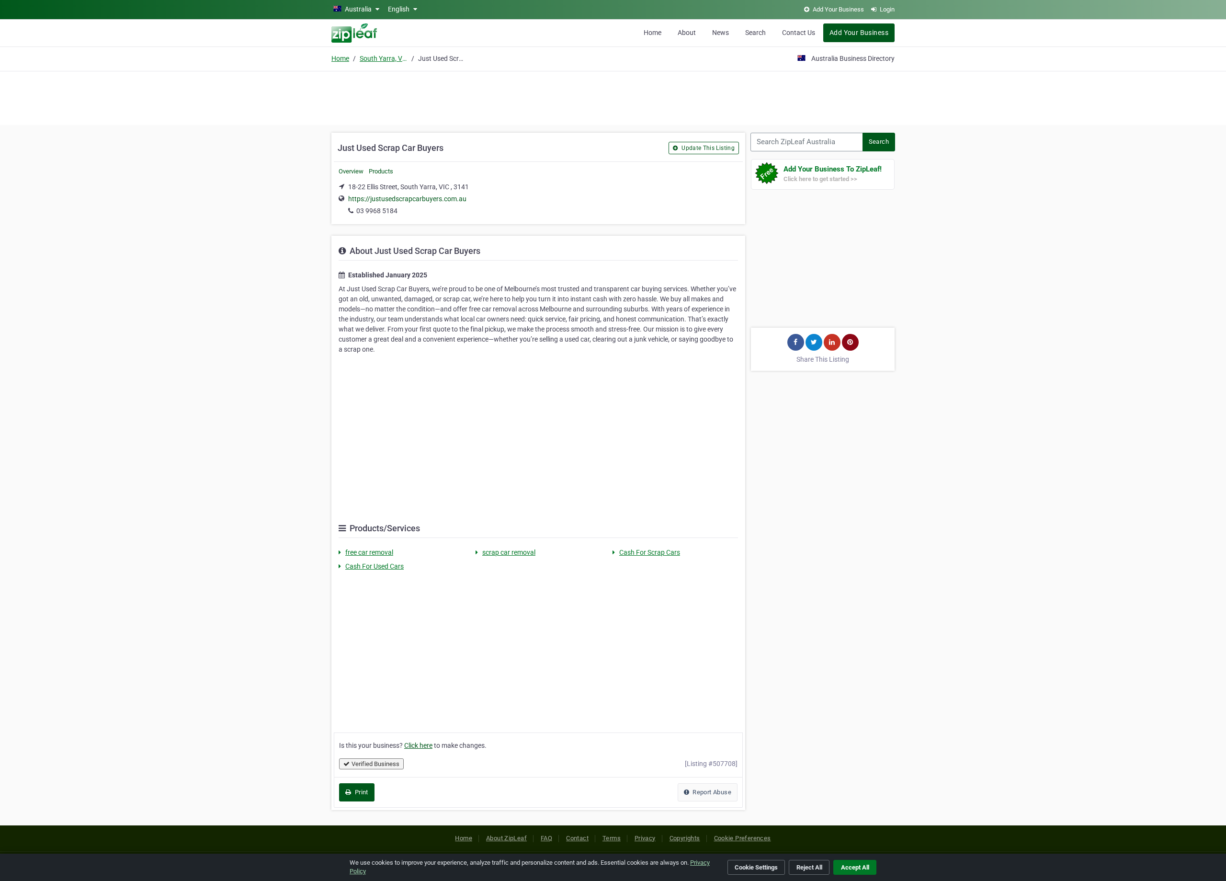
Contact (577, 838)
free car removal (369, 552)
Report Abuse (711, 792)
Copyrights (685, 838)
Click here (418, 745)
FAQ (546, 838)
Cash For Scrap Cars (649, 552)
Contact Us (798, 32)
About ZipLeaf (506, 838)
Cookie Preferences (742, 838)
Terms (611, 838)
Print (360, 792)
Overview (351, 171)
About (687, 32)
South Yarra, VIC (384, 58)
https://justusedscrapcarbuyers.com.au (407, 199)
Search (755, 32)
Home (652, 32)
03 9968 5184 (376, 211)
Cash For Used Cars (374, 566)
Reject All (809, 867)
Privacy (645, 838)
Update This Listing (707, 148)
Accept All (855, 867)
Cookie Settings (756, 867)
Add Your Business (858, 32)
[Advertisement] (613, 96)
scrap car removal (508, 552)
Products (381, 171)
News (720, 32)
